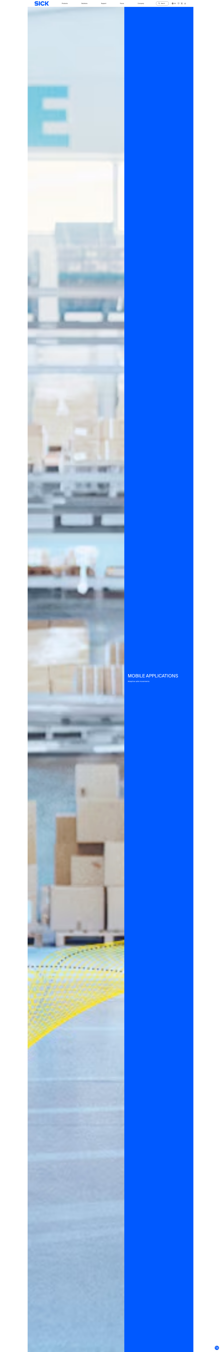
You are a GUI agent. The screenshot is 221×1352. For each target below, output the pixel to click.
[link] (42, 3)
